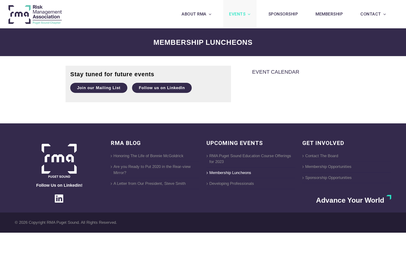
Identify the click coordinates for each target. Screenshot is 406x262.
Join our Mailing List (99, 88)
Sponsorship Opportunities (328, 177)
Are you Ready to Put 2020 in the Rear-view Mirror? (152, 169)
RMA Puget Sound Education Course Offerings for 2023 (250, 159)
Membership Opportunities (328, 166)
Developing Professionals (231, 183)
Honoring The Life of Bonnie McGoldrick (148, 156)
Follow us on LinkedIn (162, 88)
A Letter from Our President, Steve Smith (149, 183)
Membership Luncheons (230, 173)
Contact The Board (321, 156)
